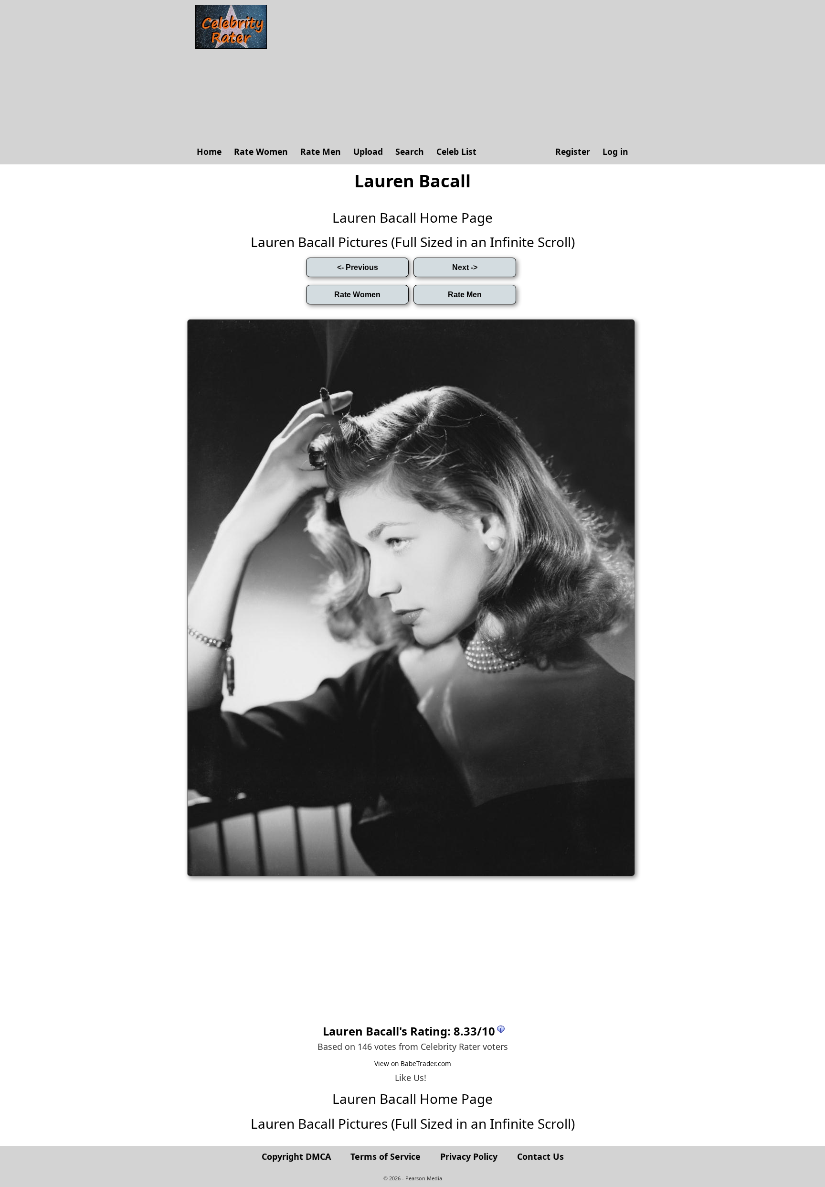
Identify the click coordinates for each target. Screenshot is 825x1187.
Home (209, 151)
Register (572, 151)
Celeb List (456, 151)
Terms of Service (385, 1156)
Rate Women (261, 151)
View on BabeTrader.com (412, 1063)
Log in (615, 151)
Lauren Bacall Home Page (412, 217)
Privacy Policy (468, 1156)
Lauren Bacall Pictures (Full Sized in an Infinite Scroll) (413, 242)
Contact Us (540, 1156)
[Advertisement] (453, 72)
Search (409, 151)
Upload (368, 151)
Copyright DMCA (296, 1156)
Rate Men (320, 151)
